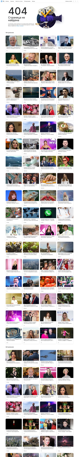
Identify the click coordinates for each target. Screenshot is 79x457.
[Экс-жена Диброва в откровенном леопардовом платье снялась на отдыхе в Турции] (48, 250)
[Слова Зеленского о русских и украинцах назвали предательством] (65, 147)
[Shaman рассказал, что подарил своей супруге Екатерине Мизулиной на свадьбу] (14, 112)
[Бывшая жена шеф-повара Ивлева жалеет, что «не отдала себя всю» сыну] (65, 78)
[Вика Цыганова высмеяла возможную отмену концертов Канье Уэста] (65, 198)
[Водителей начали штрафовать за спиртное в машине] (14, 336)
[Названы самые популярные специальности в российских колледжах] (65, 215)
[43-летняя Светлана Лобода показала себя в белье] (14, 147)
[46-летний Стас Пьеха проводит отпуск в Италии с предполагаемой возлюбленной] (14, 301)
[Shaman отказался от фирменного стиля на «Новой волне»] (48, 129)
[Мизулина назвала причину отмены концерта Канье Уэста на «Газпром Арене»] (14, 267)
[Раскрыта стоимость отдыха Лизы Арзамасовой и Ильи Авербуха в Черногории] (31, 318)
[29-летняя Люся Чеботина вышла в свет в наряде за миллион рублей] (48, 147)
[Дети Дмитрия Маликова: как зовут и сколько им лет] (65, 112)
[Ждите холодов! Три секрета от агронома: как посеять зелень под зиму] (31, 250)
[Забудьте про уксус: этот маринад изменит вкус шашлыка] (31, 78)
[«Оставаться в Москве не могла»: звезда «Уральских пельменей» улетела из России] (48, 95)
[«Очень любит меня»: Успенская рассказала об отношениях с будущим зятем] (31, 353)
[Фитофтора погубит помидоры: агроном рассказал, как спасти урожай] (48, 284)
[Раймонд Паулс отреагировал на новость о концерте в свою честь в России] (14, 44)
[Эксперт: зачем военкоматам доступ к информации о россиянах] (14, 95)
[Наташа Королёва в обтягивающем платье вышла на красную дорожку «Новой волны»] (14, 392)
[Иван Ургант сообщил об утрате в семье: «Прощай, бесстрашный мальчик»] (65, 44)
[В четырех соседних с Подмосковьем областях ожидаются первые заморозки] (14, 250)
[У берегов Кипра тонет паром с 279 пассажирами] (14, 78)
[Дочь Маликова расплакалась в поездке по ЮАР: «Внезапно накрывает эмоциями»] (31, 233)
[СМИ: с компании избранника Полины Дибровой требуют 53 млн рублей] (48, 267)
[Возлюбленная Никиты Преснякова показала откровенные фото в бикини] (31, 284)
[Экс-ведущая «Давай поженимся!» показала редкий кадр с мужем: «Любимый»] (48, 61)
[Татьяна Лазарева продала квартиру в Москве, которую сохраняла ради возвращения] (65, 410)
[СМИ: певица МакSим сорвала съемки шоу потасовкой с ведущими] (14, 318)
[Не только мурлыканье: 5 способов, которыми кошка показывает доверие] (14, 370)
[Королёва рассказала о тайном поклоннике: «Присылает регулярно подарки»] (48, 233)
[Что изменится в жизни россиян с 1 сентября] (65, 353)
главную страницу (19, 25)
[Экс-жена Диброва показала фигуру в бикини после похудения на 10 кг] (48, 318)
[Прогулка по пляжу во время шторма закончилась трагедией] (31, 95)
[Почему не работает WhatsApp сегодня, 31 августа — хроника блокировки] (48, 215)
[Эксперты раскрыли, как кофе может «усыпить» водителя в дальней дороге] (65, 284)
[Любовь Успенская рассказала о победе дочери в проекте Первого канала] (65, 370)
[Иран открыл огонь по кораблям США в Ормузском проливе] (65, 250)
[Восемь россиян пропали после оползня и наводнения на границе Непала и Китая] (31, 267)
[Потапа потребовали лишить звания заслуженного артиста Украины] (48, 164)
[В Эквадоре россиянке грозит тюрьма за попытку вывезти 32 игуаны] (31, 198)
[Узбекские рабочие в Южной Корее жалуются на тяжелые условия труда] (31, 147)
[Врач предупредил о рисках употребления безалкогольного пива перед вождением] (48, 181)
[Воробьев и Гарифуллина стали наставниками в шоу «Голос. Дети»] (14, 353)
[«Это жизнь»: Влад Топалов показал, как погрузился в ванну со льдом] (14, 284)
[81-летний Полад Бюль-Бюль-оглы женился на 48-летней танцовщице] (65, 61)
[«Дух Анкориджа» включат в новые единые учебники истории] (31, 301)
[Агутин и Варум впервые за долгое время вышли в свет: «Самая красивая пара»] (48, 336)
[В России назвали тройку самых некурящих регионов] (31, 370)
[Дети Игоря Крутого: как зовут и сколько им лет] (31, 410)
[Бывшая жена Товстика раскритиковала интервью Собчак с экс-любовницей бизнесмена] (14, 129)
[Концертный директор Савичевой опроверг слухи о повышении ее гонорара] (14, 198)
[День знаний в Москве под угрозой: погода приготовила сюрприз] (14, 410)
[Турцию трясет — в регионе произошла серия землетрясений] (31, 215)
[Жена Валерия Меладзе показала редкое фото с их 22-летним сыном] (48, 112)
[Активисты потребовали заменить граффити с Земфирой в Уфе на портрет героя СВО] (65, 336)
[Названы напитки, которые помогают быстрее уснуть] (31, 164)
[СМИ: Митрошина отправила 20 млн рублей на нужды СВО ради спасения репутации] (65, 181)
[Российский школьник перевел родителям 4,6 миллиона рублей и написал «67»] (65, 392)
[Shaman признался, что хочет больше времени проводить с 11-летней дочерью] (48, 44)
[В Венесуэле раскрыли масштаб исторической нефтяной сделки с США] (48, 353)
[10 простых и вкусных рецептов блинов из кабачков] (65, 129)
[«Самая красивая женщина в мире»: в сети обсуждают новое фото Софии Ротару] (65, 267)
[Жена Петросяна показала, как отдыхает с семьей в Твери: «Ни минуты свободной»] (65, 164)
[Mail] (1, 1)
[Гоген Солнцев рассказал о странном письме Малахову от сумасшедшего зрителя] (65, 444)
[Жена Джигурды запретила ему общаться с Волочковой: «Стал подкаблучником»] (48, 78)
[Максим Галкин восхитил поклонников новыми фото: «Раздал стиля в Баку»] (65, 233)
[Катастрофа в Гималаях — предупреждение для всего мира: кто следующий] (31, 44)
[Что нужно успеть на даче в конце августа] (14, 215)
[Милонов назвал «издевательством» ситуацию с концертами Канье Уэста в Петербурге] (31, 61)
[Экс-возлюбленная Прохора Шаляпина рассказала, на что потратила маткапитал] (14, 61)
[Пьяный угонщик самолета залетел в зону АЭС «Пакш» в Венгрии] (48, 392)
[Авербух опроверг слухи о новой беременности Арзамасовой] (48, 370)
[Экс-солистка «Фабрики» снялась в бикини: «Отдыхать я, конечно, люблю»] (48, 301)
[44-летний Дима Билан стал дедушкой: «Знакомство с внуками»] (65, 95)
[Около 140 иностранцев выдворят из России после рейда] (31, 392)
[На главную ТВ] (3, 1)
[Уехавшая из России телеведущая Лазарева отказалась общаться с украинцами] (14, 233)
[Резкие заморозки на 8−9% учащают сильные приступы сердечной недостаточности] (65, 301)
